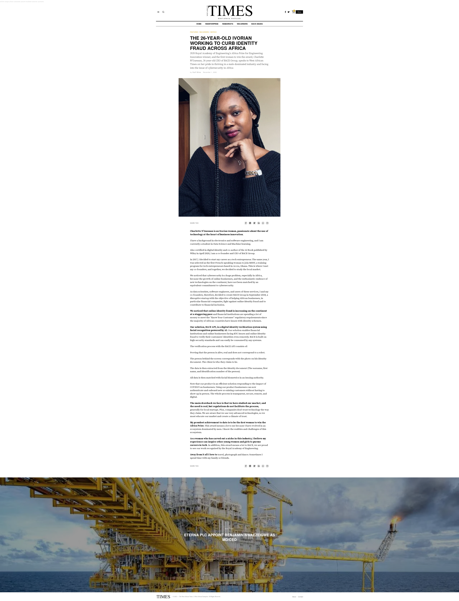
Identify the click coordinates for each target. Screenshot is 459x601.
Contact (300, 597)
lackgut (7, 1)
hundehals (29, 1)
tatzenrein (34, 1)
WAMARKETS (227, 24)
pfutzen (11, 1)
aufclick (2, 1)
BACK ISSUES (257, 24)
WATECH (213, 32)
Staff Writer (196, 72)
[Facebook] (285, 12)
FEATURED (194, 32)
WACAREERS (242, 24)
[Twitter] (288, 12)
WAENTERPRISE (211, 24)
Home (198, 24)
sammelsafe (17, 1)
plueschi (23, 1)
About (294, 597)
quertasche (41, 1)
